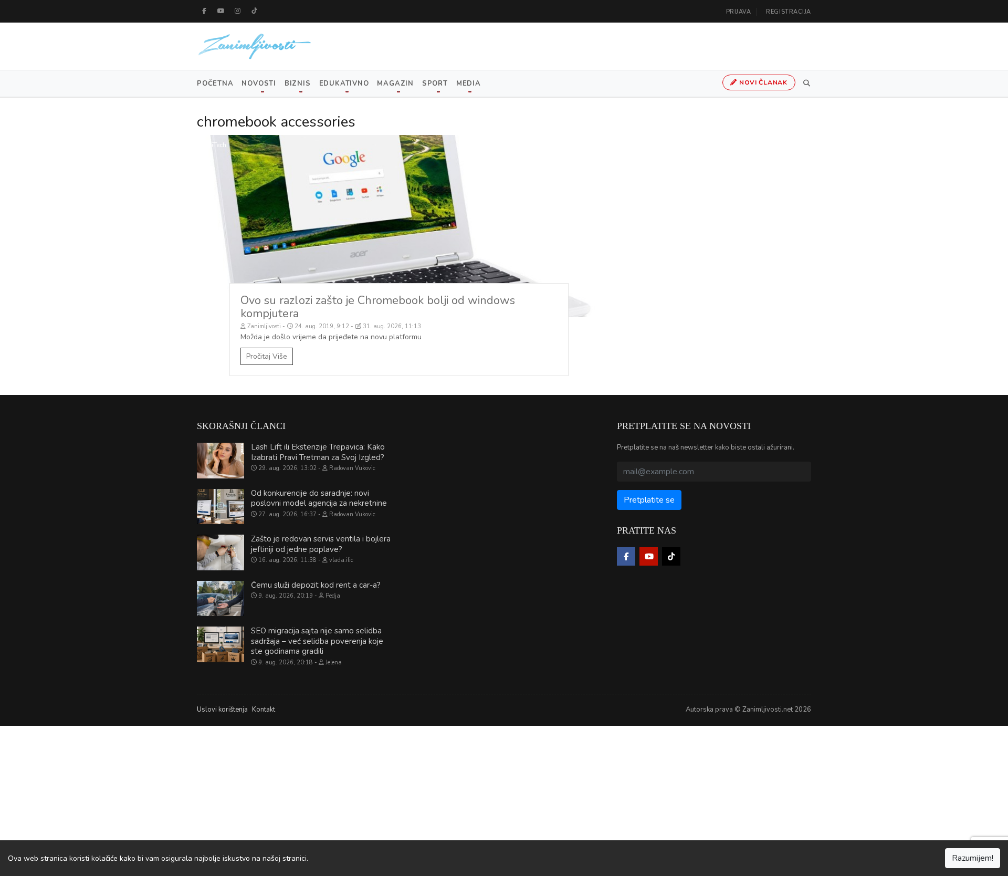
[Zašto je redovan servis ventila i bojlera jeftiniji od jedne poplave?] (220, 552)
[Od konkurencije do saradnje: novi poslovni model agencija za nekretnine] (220, 507)
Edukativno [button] (344, 83)
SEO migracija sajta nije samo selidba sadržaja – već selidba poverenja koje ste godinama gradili (317, 640)
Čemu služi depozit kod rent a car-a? (316, 585)
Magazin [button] (395, 83)
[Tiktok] (254, 11)
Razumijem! (972, 858)
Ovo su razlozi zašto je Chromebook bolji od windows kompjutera (377, 307)
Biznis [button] (298, 83)
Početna (215, 83)
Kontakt (263, 709)
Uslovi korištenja (222, 709)
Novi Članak (762, 82)
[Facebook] (204, 11)
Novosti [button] (259, 83)
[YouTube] (221, 11)
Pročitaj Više (266, 356)
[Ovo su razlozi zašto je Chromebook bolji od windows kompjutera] (399, 226)
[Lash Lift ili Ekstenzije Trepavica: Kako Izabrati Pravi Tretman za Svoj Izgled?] (220, 460)
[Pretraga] (805, 83)
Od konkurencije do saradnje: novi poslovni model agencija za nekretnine (319, 498)
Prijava (738, 12)
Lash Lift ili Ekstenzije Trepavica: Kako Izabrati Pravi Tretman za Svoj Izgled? (318, 452)
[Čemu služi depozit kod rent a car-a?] (220, 599)
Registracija (788, 12)
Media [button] (468, 83)
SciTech (215, 145)
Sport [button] (435, 83)
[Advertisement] (315, 799)
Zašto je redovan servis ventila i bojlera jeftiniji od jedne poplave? (321, 544)
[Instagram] (237, 11)
